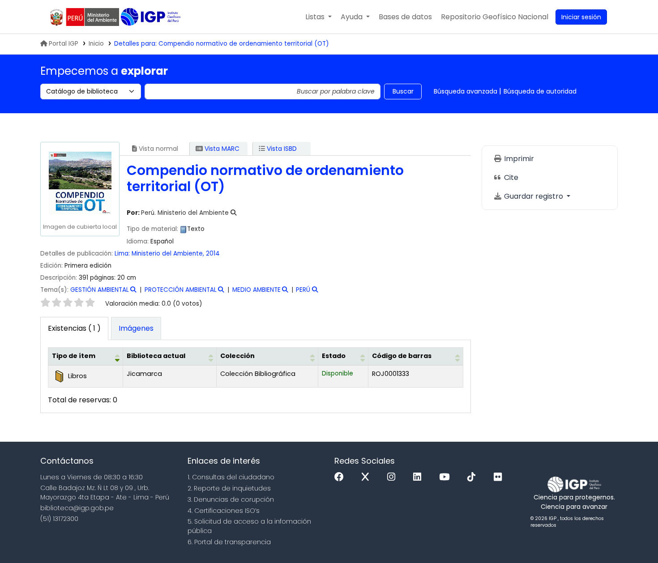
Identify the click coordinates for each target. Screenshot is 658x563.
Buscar (403, 91)
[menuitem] (494, 17)
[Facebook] (341, 477)
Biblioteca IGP (151, 17)
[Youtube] (446, 477)
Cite (510, 177)
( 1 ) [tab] (74, 328)
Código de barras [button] (402, 355)
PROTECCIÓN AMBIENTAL (181, 290)
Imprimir (518, 159)
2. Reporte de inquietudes (229, 488)
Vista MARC (221, 148)
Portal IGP (63, 43)
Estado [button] (334, 355)
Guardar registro (533, 196)
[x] (367, 477)
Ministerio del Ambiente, (168, 253)
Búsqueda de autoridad (540, 91)
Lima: (122, 253)
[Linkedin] (419, 477)
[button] (318, 17)
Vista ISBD (281, 148)
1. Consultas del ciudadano (231, 477)
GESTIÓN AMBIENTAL (99, 290)
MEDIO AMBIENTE (256, 290)
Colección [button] (237, 355)
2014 (213, 253)
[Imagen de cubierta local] (79, 183)
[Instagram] (393, 477)
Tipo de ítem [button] (73, 355)
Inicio (96, 43)
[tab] (136, 328)
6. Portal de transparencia (229, 541)
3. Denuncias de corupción (231, 499)
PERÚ (303, 290)
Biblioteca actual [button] (156, 355)
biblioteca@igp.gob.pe (77, 507)
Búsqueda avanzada (465, 91)
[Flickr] (500, 477)
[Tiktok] (473, 477)
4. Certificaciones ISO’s (224, 510)
